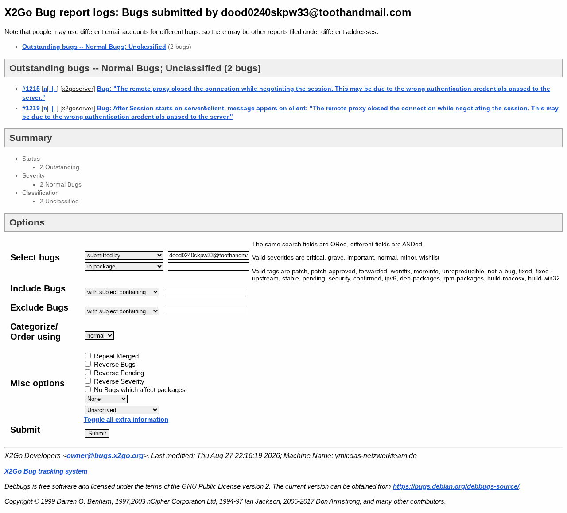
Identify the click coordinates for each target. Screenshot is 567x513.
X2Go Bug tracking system (45, 471)
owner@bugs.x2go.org (105, 455)
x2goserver (77, 89)
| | (50, 88)
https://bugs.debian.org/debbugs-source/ (456, 486)
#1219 (31, 108)
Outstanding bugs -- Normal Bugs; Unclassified (94, 46)
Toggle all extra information (126, 419)
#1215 (31, 88)
